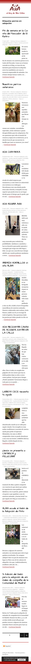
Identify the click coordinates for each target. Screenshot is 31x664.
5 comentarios (23, 275)
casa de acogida (17, 158)
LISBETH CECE (12, 402)
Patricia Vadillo (6, 160)
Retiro (19, 593)
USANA (10, 98)
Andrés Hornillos (18, 272)
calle (15, 339)
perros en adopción (16, 160)
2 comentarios (14, 523)
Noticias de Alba (17, 516)
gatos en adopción (14, 273)
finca (25, 339)
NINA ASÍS (21, 95)
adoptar (21, 589)
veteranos (15, 98)
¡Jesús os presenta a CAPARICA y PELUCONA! (13, 453)
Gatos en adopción (16, 270)
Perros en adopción (20, 41)
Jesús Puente (22, 273)
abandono (5, 339)
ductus (13, 210)
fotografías (5, 273)
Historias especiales (19, 399)
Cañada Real (20, 339)
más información (12, 660)
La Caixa (18, 210)
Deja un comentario (14, 44)
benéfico (4, 462)
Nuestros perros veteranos (11, 86)
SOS (26, 156)
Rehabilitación (17, 404)
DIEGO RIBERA (18, 93)
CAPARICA (10, 462)
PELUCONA (14, 464)
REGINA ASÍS (11, 212)
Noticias (13, 41)
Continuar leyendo (8, 77)
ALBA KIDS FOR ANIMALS (11, 517)
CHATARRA (11, 93)
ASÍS (26, 208)
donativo (8, 210)
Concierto (16, 462)
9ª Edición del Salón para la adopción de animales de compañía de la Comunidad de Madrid (15, 579)
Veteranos (24, 91)
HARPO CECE (9, 95)
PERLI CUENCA (18, 97)
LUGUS (16, 95)
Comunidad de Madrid (8, 591)
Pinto (14, 521)
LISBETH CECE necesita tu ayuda (15, 393)
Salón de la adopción (22, 521)
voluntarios (5, 523)
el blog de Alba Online (16, 13)
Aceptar (21, 660)
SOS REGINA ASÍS (12, 203)
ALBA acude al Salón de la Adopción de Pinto (15, 510)
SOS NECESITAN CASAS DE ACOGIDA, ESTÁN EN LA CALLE (15, 329)
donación (19, 401)
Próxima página (26, 637)
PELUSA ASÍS (10, 97)
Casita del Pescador (7, 42)
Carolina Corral (22, 517)
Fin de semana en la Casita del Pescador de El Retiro (15, 33)
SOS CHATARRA (11, 152)
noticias (20, 42)
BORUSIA (4, 93)
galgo (4, 341)
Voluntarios (25, 516)
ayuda (11, 158)
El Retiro (15, 42)
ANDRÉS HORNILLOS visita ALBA (15, 264)
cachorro (11, 339)
